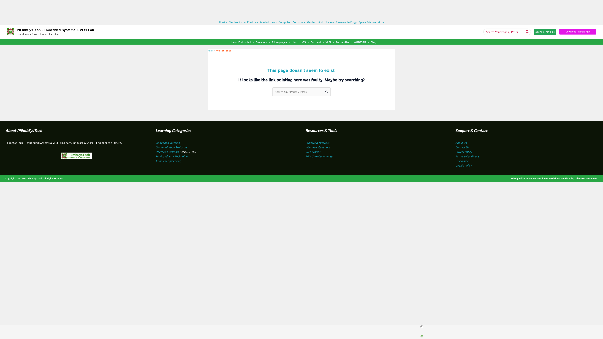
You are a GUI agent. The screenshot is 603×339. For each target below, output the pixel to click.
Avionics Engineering (168, 160)
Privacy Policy (463, 151)
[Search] (527, 32)
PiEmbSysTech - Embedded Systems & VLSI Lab (55, 30)
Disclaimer (461, 160)
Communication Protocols (171, 147)
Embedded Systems (167, 142)
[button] (244, 22)
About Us (461, 142)
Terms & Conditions (467, 156)
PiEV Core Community (318, 156)
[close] (421, 326)
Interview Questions (317, 147)
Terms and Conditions (537, 178)
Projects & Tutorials (317, 142)
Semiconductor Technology (172, 156)
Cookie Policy (463, 165)
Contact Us (462, 147)
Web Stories (312, 151)
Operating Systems (167, 151)
